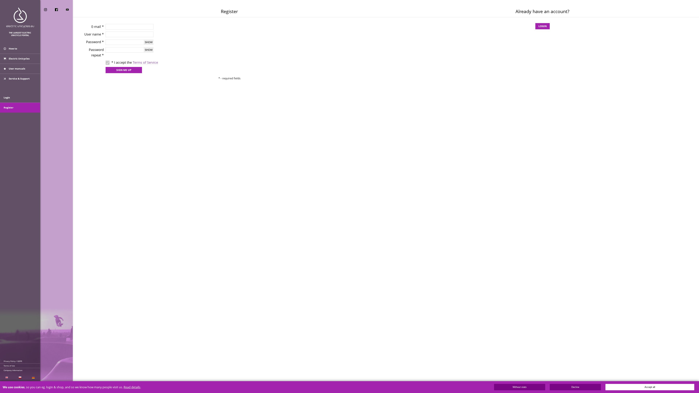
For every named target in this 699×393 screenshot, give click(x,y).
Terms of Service (145, 62)
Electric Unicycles (18, 58)
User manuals (16, 68)
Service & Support (19, 78)
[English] (6, 377)
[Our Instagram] (45, 9)
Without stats (520, 387)
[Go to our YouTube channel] (67, 9)
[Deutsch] (33, 377)
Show (149, 42)
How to (12, 48)
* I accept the (134, 62)
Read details (132, 387)
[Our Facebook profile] (56, 9)
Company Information (13, 370)
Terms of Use (9, 365)
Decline (575, 387)
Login (542, 26)
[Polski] (20, 377)
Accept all (650, 387)
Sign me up (123, 70)
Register (8, 107)
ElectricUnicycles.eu (20, 17)
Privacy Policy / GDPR (13, 361)
